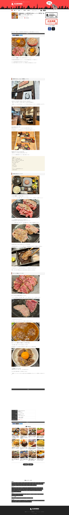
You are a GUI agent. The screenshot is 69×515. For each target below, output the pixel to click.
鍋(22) (29, 490)
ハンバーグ (27, 16)
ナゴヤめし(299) (33, 490)
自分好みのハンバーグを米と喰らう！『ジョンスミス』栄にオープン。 (32, 437)
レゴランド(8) (21, 495)
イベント (21, 10)
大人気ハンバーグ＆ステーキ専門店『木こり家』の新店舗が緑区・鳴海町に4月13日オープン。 (32, 448)
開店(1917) (17, 500)
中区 (22, 16)
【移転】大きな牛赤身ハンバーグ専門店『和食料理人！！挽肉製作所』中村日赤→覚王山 (32, 460)
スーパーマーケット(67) (41, 500)
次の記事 (30, 464)
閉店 (29, 10)
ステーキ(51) (13, 490)
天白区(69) (33, 485)
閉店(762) (20, 500)
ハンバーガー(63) (23, 490)
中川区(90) (19, 485)
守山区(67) (30, 485)
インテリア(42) (30, 500)
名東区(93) (27, 485)
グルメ (16, 10)
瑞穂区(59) (16, 485)
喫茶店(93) (13, 491)
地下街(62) (13, 501)
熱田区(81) (13, 485)
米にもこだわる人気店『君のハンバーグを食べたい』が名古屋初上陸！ (23, 448)
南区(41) (24, 485)
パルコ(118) (22, 501)
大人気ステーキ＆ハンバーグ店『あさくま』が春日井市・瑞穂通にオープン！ (23, 460)
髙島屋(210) (16, 501)
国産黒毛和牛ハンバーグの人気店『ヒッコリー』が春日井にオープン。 (15, 448)
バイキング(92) (36, 490)
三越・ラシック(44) (26, 501)
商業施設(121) (33, 500)
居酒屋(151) (27, 490)
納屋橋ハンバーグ (20, 419)
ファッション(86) (23, 500)
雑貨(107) (27, 500)
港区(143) (22, 485)
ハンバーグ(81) (16, 490)
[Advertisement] (28, 25)
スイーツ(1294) (19, 491)
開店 (25, 10)
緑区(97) (35, 485)
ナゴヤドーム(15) (14, 495)
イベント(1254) (13, 500)
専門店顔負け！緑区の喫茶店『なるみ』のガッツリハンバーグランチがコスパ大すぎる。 (40, 460)
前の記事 (26, 464)
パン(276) (16, 491)
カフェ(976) (40, 490)
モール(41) (37, 500)
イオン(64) (30, 501)
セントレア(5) (17, 495)
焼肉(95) (20, 490)
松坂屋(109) (19, 501)
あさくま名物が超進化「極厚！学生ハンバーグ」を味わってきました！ (15, 460)
